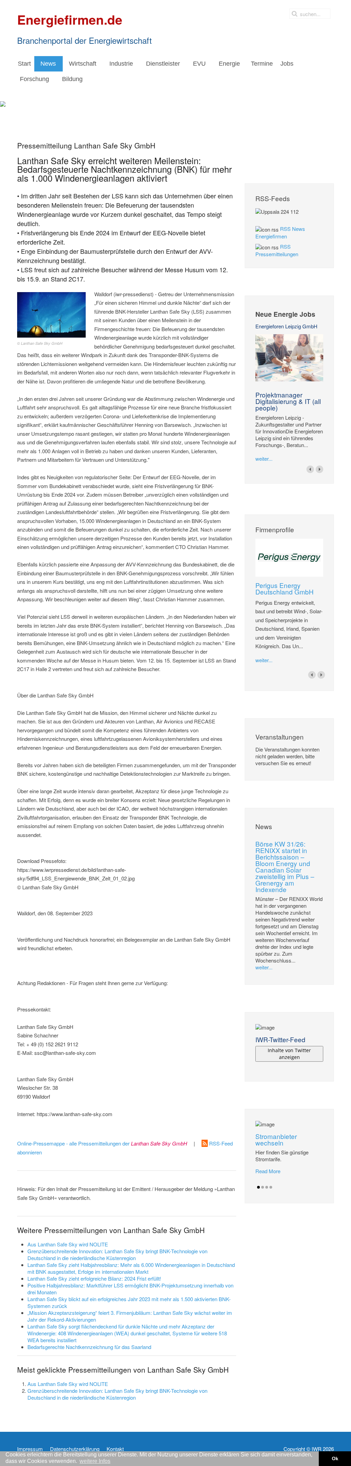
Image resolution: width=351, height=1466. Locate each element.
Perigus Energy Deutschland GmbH (284, 588)
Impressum (30, 1448)
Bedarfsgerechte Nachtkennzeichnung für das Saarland (89, 1346)
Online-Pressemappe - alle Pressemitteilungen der (102, 1143)
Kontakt (115, 1448)
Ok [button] (335, 1458)
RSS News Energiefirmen (280, 232)
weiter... (264, 458)
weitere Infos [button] (95, 1461)
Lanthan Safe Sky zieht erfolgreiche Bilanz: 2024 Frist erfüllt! (94, 1278)
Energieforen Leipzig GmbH (286, 326)
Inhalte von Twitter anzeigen (289, 1053)
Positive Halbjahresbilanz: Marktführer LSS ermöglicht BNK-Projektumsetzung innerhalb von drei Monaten (130, 1289)
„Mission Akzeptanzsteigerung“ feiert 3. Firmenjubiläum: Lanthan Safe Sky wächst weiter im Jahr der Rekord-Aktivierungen (129, 1316)
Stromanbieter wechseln (276, 1139)
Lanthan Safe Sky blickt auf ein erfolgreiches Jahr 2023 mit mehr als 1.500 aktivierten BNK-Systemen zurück (129, 1302)
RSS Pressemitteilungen (276, 250)
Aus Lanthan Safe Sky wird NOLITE (67, 1244)
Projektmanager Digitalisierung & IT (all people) (288, 401)
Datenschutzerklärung (74, 1448)
